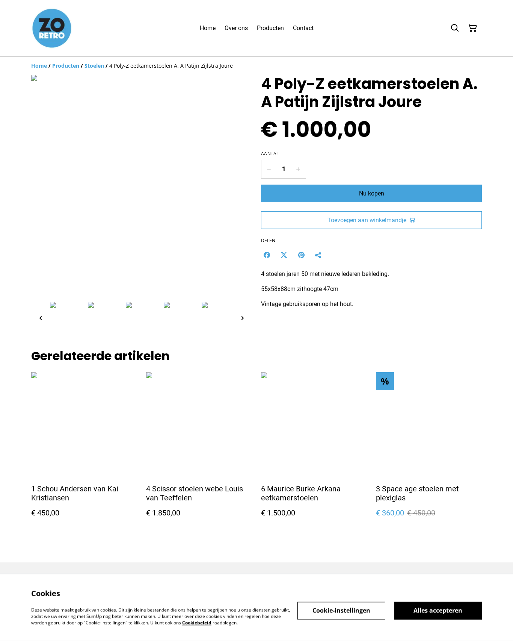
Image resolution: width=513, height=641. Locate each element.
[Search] (455, 28)
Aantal (270, 153)
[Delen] (318, 255)
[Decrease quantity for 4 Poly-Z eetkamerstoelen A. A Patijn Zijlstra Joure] (268, 169)
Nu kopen (371, 193)
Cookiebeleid (196, 622)
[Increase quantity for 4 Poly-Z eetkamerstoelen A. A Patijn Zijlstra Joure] (298, 169)
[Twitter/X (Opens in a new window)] (284, 255)
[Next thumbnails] (242, 318)
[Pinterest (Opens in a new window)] (301, 255)
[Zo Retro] (51, 28)
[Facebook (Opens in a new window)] (266, 255)
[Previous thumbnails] (40, 318)
